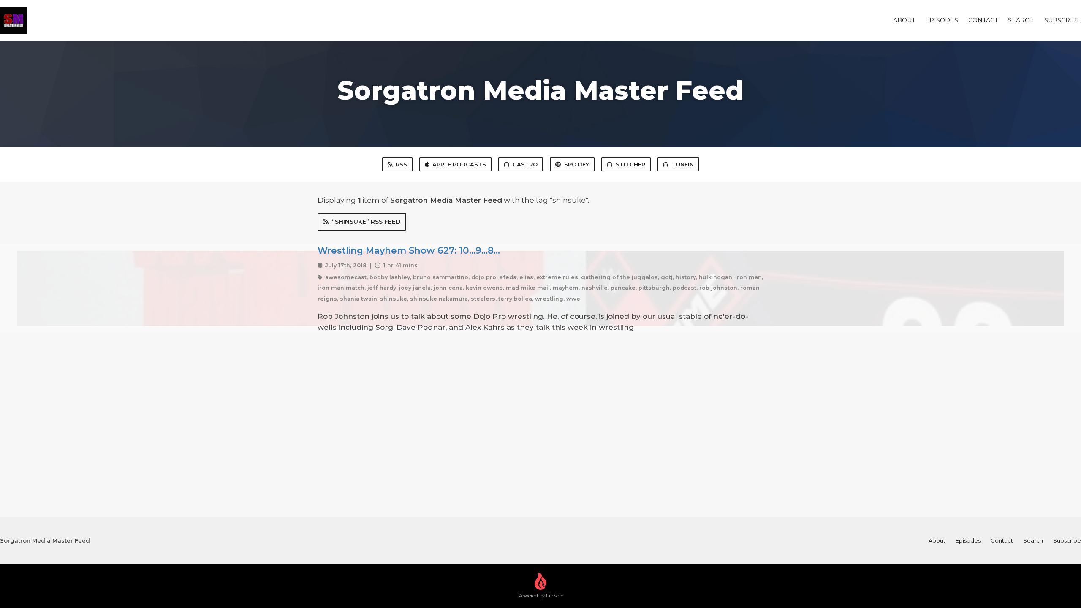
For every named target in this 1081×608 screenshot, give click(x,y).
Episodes (941, 20)
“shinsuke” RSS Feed (366, 221)
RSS (401, 164)
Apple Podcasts (459, 164)
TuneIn (683, 164)
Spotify (576, 164)
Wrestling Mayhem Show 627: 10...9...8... (409, 250)
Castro (525, 164)
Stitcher (630, 164)
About (904, 20)
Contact (983, 20)
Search (1021, 20)
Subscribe (1062, 20)
